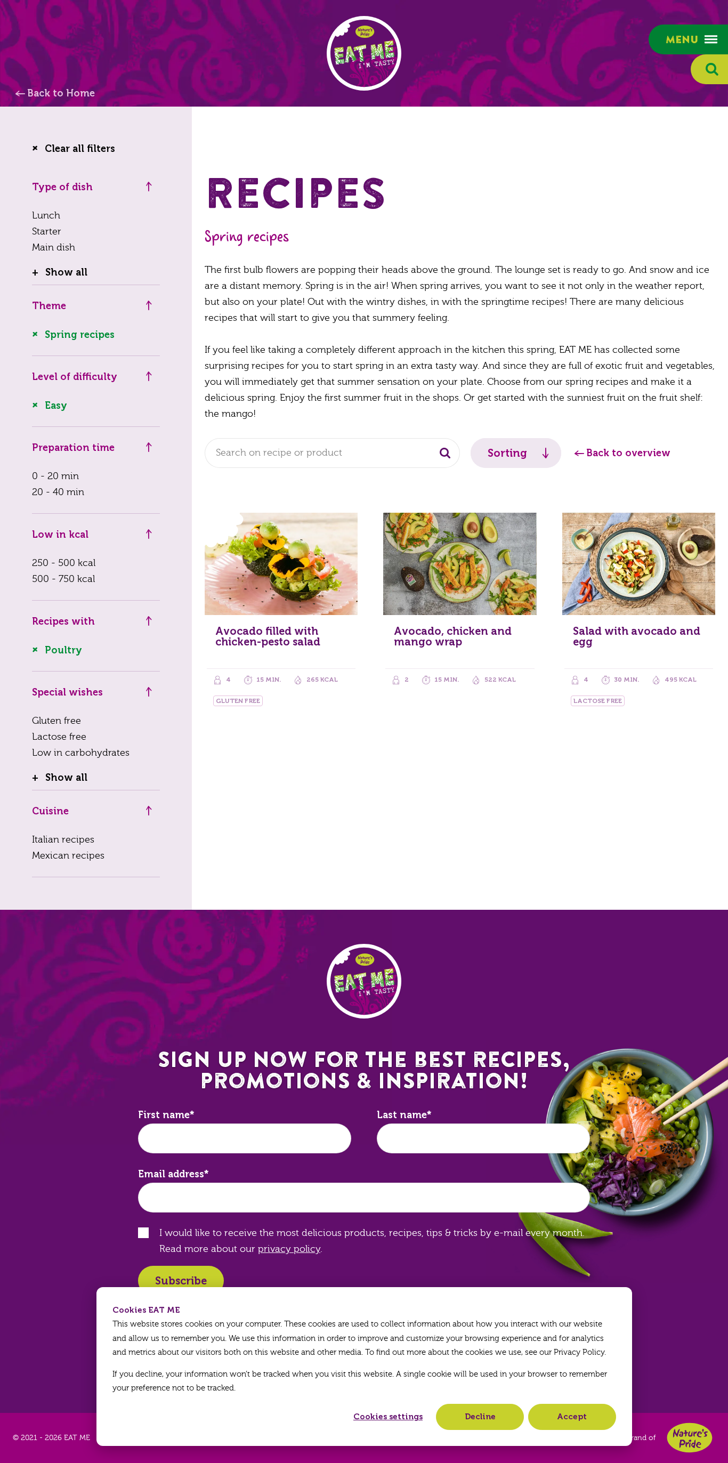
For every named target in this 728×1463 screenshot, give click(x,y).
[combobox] (332, 453)
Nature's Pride (689, 1437)
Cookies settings (388, 1416)
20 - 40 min (58, 492)
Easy (56, 405)
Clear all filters (80, 149)
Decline (480, 1416)
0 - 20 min (55, 476)
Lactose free (59, 736)
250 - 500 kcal (63, 563)
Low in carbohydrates (81, 752)
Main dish (53, 247)
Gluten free (56, 720)
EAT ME (364, 53)
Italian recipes (63, 839)
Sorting (507, 453)
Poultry (63, 650)
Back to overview (628, 453)
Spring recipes (80, 335)
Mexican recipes (68, 855)
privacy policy (289, 1249)
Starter (46, 231)
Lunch (46, 215)
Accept (572, 1416)
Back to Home (61, 93)
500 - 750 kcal (63, 579)
